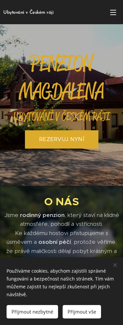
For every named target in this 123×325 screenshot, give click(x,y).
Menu (113, 12)
